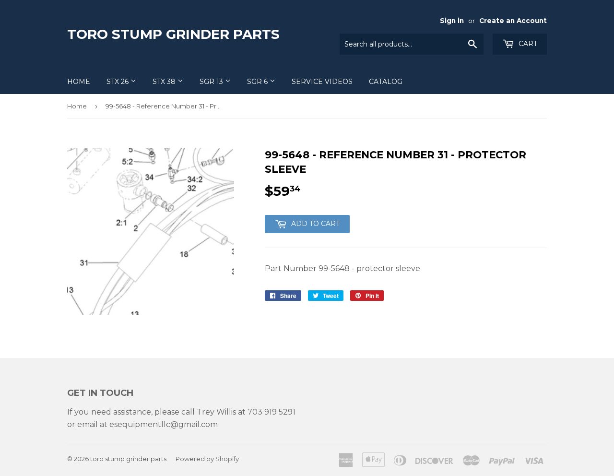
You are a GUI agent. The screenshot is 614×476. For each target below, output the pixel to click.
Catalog (385, 81)
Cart (527, 43)
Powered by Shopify (207, 459)
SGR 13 (212, 81)
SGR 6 (258, 81)
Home (78, 81)
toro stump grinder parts (173, 34)
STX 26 (118, 81)
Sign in (452, 20)
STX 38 (165, 81)
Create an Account (513, 20)
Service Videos (322, 81)
